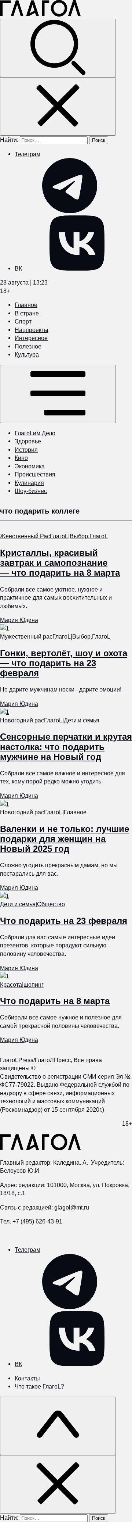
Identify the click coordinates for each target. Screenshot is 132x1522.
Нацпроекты (31, 329)
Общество (51, 904)
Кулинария (29, 482)
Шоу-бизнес (31, 490)
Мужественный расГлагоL (35, 636)
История (26, 449)
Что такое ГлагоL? (39, 1386)
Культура (27, 354)
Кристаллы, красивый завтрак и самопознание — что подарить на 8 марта (60, 563)
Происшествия (35, 474)
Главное (26, 304)
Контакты (27, 1378)
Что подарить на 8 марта (55, 1001)
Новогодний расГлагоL (31, 720)
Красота (11, 984)
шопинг (33, 984)
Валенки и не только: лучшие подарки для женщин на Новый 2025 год (64, 839)
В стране (27, 313)
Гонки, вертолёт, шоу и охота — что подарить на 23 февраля (63, 663)
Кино (21, 457)
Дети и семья (81, 720)
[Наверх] (58, 1426)
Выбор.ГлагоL (89, 536)
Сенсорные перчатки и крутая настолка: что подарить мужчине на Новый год (66, 746)
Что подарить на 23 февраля (63, 921)
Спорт (23, 321)
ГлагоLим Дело (35, 433)
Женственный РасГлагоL (34, 536)
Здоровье (28, 441)
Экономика (30, 466)
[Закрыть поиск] (58, 106)
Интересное (31, 338)
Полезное (28, 346)
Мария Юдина (19, 620)
